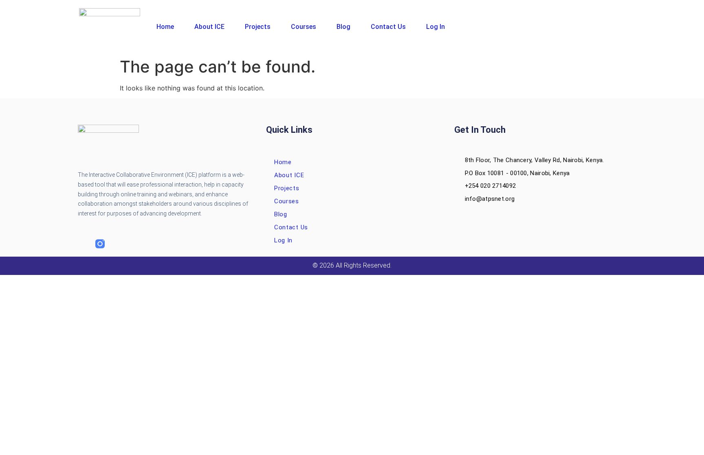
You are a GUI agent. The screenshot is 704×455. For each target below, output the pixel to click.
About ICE (209, 27)
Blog (343, 27)
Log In (435, 27)
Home (165, 27)
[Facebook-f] (82, 243)
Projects (258, 27)
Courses (303, 27)
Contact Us (388, 27)
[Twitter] (117, 243)
